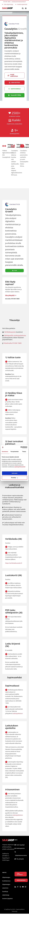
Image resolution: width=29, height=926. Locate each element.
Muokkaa (13, 477)
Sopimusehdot (20, 909)
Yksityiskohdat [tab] (14, 451)
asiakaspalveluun (17, 815)
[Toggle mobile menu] (26, 8)
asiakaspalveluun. (17, 713)
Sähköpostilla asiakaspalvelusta (15, 335)
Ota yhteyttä (20, 859)
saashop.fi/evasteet (19, 466)
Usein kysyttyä (20, 845)
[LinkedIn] (15, 886)
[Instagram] (25, 886)
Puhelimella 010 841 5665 (12, 343)
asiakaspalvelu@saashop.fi (19, 1)
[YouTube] (23, 886)
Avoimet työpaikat (7, 898)
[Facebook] (17, 886)
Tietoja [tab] (24, 451)
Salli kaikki (14, 473)
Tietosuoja (14, 911)
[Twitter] (20, 886)
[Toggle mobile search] (23, 8)
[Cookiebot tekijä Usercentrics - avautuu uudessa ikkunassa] (20, 447)
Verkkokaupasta (10, 332)
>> (10, 295)
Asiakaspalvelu (20, 848)
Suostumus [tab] (5, 451)
